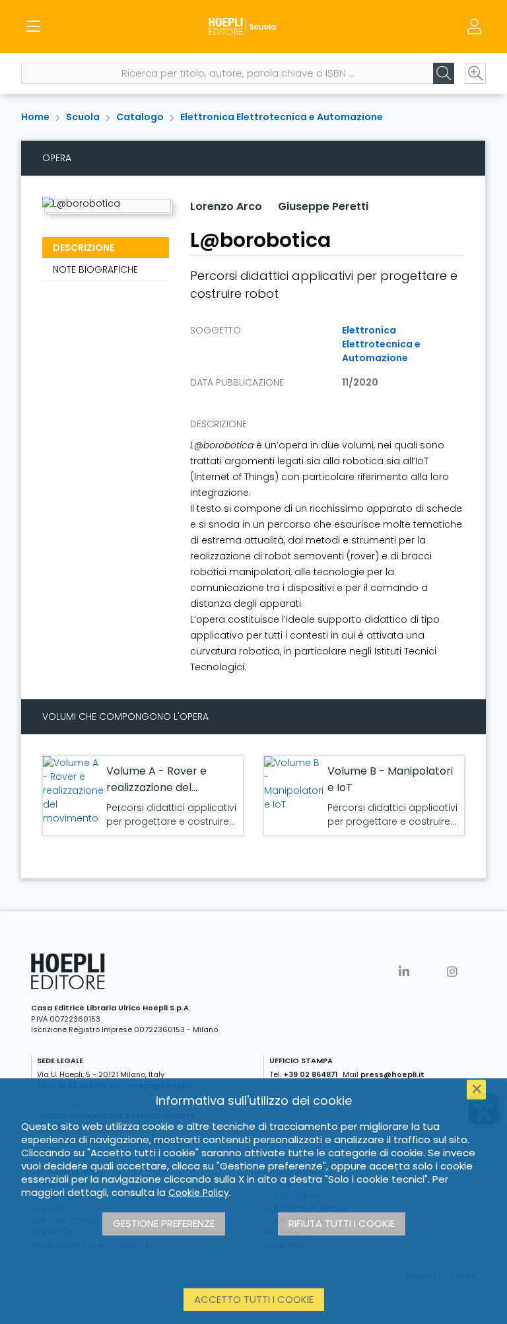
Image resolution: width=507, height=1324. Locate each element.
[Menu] (33, 26)
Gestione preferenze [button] (164, 1223)
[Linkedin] (404, 971)
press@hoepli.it (392, 1074)
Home (35, 116)
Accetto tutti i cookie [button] (254, 1299)
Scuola (83, 116)
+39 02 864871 (310, 1074)
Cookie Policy (198, 1192)
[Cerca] (443, 73)
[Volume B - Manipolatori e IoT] (293, 784)
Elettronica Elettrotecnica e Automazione (281, 116)
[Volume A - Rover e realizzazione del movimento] (73, 790)
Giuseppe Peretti (323, 206)
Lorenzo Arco (226, 206)
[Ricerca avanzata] (475, 73)
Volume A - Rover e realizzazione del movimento (156, 787)
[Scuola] (253, 26)
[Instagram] (452, 971)
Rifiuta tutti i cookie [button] (341, 1223)
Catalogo (140, 116)
